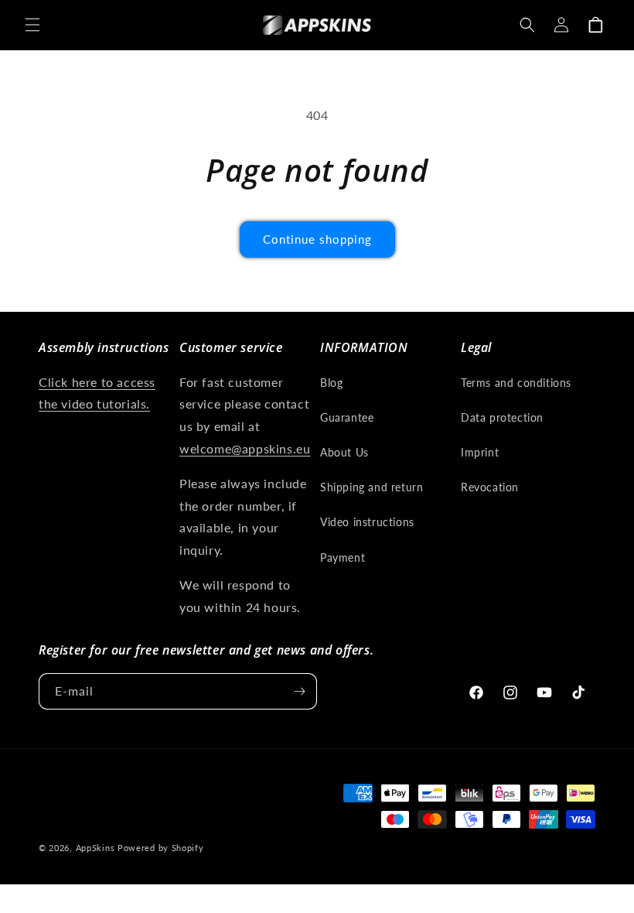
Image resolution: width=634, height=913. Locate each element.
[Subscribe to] (299, 691)
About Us (344, 452)
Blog (331, 382)
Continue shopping (317, 239)
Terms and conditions (516, 382)
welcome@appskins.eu (244, 448)
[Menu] (32, 25)
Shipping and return (371, 487)
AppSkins (95, 848)
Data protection (502, 417)
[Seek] (527, 25)
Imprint (480, 452)
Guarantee (346, 417)
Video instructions (367, 521)
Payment (342, 557)
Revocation (490, 487)
